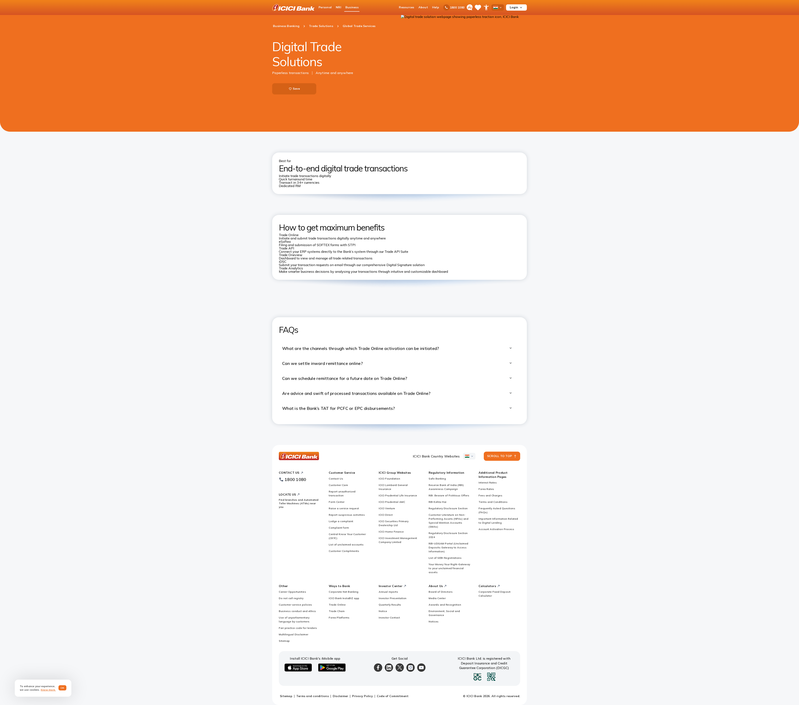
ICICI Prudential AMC (392, 501)
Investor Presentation (393, 598)
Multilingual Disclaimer (293, 634)
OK (63, 687)
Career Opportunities (292, 591)
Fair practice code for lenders (298, 627)
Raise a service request (344, 508)
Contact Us (336, 478)
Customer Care (338, 485)
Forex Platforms (339, 617)
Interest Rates (488, 482)
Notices (434, 621)
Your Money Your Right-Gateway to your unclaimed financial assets (449, 568)
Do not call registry (291, 598)
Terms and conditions (312, 696)
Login (514, 7)
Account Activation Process (496, 529)
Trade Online (337, 604)
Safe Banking (437, 478)
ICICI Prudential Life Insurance (398, 495)
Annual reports (388, 591)
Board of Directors (441, 591)
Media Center (437, 598)
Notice (383, 611)
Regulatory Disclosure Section (448, 508)
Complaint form (339, 527)
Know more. (48, 689)
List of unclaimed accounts (346, 544)
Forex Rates (486, 489)
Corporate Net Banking (344, 591)
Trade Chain (337, 611)
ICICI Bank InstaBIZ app (344, 598)
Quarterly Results (390, 604)
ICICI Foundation (389, 478)
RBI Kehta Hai (438, 501)
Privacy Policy (362, 696)
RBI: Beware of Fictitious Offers (449, 495)
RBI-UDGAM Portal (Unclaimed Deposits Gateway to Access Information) (448, 547)
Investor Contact (389, 617)
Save (296, 88)
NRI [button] (338, 7)
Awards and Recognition (445, 604)
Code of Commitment (393, 696)
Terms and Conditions (493, 501)
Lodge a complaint (341, 521)
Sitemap (284, 640)
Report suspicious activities (347, 514)
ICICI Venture (387, 508)
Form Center (337, 501)
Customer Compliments (344, 551)
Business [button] (352, 7)
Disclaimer (340, 696)
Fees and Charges (490, 495)
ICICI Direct (386, 514)
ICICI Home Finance (391, 531)
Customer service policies (295, 604)
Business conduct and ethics (297, 611)
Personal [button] (325, 7)
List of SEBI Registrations (445, 557)
